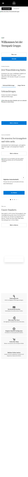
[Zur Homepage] (14, 3)
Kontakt (14, 59)
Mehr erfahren (14, 123)
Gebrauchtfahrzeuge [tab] (9, 85)
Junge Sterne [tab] (21, 85)
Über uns (14, 54)
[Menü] (3, 3)
